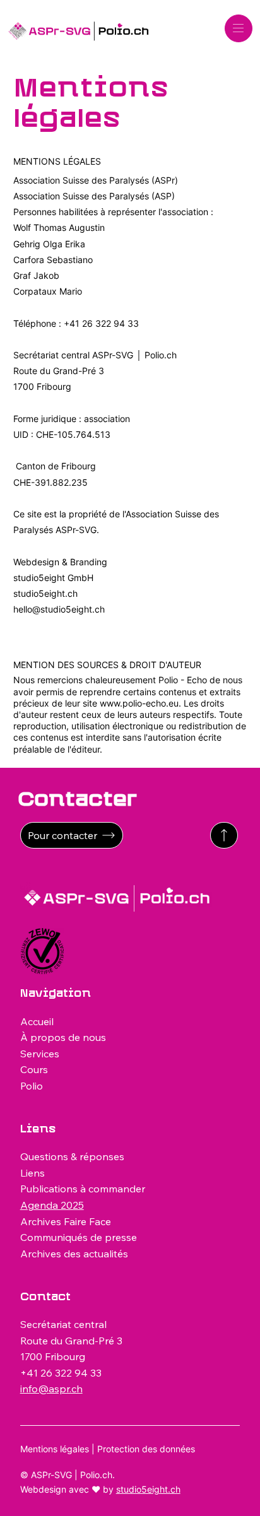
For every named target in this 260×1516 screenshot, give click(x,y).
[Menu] (238, 28)
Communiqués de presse (78, 1237)
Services (39, 1053)
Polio (31, 1085)
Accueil (37, 1021)
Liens (32, 1172)
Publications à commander (82, 1188)
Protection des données (146, 1448)
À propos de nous (63, 1037)
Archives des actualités (74, 1253)
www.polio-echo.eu (139, 703)
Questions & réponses (72, 1156)
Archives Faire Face (65, 1221)
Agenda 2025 (52, 1205)
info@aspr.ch (51, 1388)
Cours (34, 1069)
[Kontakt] (224, 835)
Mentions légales (54, 1448)
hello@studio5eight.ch (59, 609)
